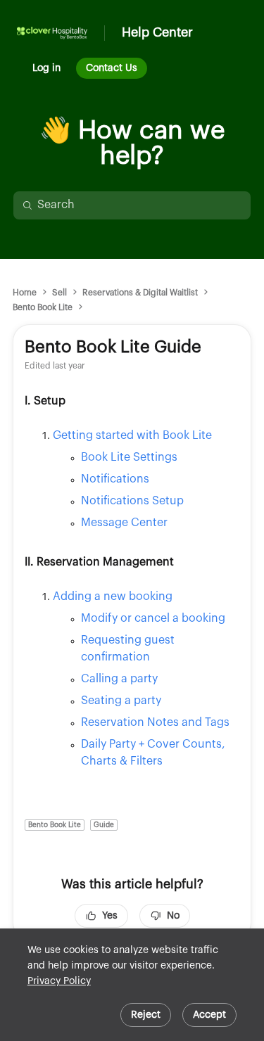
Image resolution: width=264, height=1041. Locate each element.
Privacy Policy (59, 981)
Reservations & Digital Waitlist (140, 292)
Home (25, 292)
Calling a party (119, 678)
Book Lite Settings (129, 457)
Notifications (115, 479)
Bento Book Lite (43, 307)
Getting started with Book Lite (132, 435)
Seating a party (121, 700)
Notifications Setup (132, 500)
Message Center (124, 522)
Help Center (157, 32)
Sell (59, 292)
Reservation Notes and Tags (155, 722)
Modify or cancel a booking (153, 618)
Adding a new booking (112, 596)
